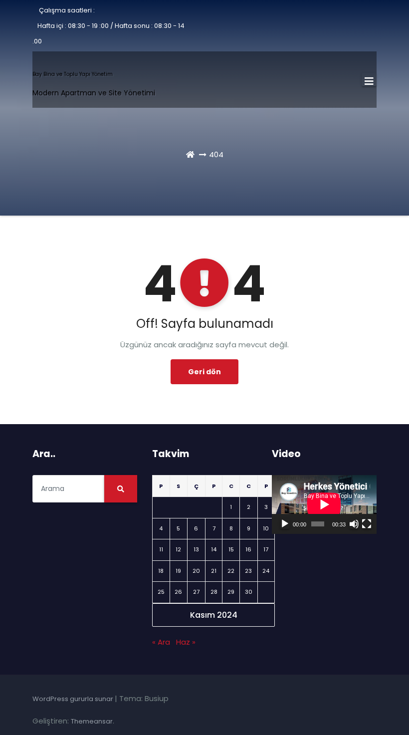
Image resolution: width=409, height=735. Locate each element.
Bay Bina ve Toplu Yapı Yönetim (72, 74)
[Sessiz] (354, 524)
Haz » (186, 642)
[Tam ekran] (367, 524)
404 (216, 154)
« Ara (161, 642)
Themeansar (92, 721)
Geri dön (204, 372)
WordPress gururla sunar (73, 699)
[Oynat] (285, 524)
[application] (324, 504)
